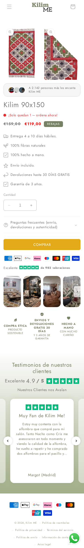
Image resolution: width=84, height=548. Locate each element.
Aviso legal (44, 544)
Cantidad (9, 194)
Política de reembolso (56, 523)
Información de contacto (57, 537)
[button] (9, 7)
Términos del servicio (60, 530)
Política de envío (26, 537)
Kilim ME (31, 523)
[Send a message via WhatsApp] (74, 538)
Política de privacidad (28, 530)
